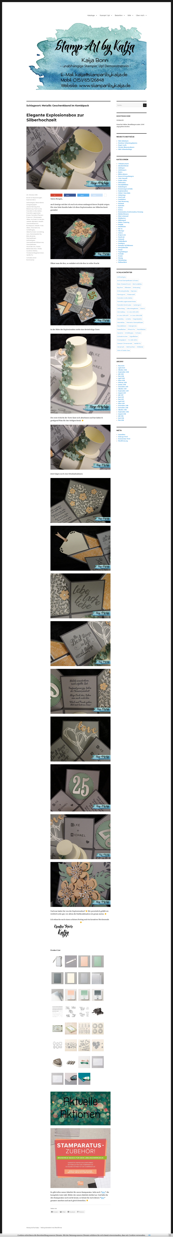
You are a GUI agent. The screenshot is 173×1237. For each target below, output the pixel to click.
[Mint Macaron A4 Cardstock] (98, 961)
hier (103, 1192)
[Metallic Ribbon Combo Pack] (84, 1062)
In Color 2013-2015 (132, 312)
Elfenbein (128, 287)
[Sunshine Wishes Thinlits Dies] (84, 1045)
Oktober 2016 (122, 410)
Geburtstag (122, 195)
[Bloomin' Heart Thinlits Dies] (98, 1045)
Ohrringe (121, 231)
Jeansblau (120, 319)
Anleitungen (122, 170)
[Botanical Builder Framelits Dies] (71, 1045)
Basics (120, 172)
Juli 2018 (121, 374)
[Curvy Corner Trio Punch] (57, 1062)
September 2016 (123, 412)
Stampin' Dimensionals (124, 343)
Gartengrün (137, 305)
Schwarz (138, 333)
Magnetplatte (137, 319)
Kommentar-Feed (124, 439)
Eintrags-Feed (123, 437)
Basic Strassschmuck (124, 284)
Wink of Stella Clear (123, 350)
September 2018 (123, 372)
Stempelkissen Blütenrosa (35, 242)
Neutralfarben (121, 326)
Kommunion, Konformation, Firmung (130, 212)
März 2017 (121, 403)
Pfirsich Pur (131, 329)
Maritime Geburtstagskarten (127, 143)
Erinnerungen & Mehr (125, 189)
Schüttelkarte (122, 241)
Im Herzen (40, 219)
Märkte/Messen (123, 214)
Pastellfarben (121, 329)
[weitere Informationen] (105, 195)
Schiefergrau (30, 230)
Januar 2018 (122, 384)
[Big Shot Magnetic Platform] (57, 1028)
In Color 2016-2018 (136, 315)
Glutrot (142, 308)
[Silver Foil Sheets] (57, 995)
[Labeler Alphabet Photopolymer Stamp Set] (57, 1012)
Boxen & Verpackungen (34, 197)
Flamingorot (121, 294)
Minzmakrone (35, 227)
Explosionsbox (31, 200)
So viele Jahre (132, 340)
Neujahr (120, 224)
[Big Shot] (98, 1012)
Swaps (120, 250)
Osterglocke (132, 326)
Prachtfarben (141, 329)
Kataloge (91, 15)
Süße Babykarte (123, 141)
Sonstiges (121, 243)
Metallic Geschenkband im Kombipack (34, 223)
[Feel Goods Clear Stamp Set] (71, 1012)
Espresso (134, 291)
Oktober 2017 (122, 389)
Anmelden (121, 434)
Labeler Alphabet (32, 221)
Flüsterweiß (131, 294)
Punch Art (121, 237)
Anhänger (121, 168)
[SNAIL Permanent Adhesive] (71, 1079)
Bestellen (119, 15)
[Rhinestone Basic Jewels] (57, 1079)
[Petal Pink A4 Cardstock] (84, 961)
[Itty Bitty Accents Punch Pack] (71, 1062)
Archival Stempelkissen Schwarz (127, 280)
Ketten (120, 210)
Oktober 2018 (122, 370)
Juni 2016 (121, 418)
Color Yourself (122, 178)
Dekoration (122, 182)
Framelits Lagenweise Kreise (126, 301)
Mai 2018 (121, 376)
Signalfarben (134, 336)
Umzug (120, 258)
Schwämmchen (122, 336)
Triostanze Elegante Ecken (35, 253)
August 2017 (122, 393)
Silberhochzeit (31, 232)
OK (149, 1235)
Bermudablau (137, 284)
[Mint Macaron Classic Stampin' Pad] (84, 995)
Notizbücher (122, 226)
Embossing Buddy (123, 291)
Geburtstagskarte (132, 308)
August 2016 (122, 414)
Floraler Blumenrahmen (126, 147)
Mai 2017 (121, 399)
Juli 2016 (120, 416)
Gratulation (122, 199)
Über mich (140, 15)
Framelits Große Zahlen (34, 211)
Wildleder (140, 347)
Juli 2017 (120, 395)
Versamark (120, 347)
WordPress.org (123, 441)
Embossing (136, 287)
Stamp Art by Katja (32, 1228)
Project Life (122, 235)
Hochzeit (34, 219)
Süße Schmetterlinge (125, 149)
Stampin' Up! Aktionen (125, 245)
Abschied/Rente (123, 166)
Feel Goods (38, 209)
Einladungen (122, 187)
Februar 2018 (122, 382)
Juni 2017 (121, 397)
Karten (120, 208)
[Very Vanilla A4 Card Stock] (71, 978)
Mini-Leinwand (123, 216)
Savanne (120, 333)
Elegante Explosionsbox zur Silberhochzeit (55, 117)
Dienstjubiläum (123, 185)
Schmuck (121, 239)
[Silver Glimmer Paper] (98, 978)
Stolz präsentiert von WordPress (51, 1228)
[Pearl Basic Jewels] (98, 1062)
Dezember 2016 (123, 405)
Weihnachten (122, 262)
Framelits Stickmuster (124, 305)
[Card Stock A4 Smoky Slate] (84, 978)
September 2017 (123, 391)
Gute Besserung (123, 201)
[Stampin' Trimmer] (57, 961)
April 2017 (121, 401)
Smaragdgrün (121, 340)
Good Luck (121, 197)
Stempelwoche (123, 247)
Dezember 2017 (123, 387)
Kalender (121, 206)
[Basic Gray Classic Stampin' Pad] (98, 995)
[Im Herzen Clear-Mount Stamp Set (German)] (84, 1012)
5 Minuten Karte (123, 164)
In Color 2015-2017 (122, 315)
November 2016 (123, 408)
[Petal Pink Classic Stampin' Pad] (71, 995)
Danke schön (122, 180)
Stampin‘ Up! (105, 15)
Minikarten (122, 218)
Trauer (120, 256)
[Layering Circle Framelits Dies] (98, 1028)
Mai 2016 (121, 420)
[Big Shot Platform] (71, 1028)
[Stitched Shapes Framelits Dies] (57, 1045)
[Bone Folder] (71, 961)
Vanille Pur (29, 255)
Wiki (129, 15)
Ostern (120, 233)
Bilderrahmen (122, 174)
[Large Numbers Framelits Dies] (84, 1028)
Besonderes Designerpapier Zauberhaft (35, 205)
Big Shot (37, 207)
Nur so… (120, 229)
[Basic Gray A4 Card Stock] (57, 978)
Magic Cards (122, 145)
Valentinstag (122, 260)
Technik (121, 254)
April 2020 (121, 368)
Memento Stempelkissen (135, 322)
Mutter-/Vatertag (123, 222)
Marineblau (121, 322)
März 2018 (121, 380)
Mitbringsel (122, 220)
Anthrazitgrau (30, 202)
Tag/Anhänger (123, 252)
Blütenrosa (30, 209)
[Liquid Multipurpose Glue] (84, 1079)
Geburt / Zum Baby (124, 193)
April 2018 (121, 378)
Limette (128, 319)
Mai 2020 (121, 366)
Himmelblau (121, 312)
